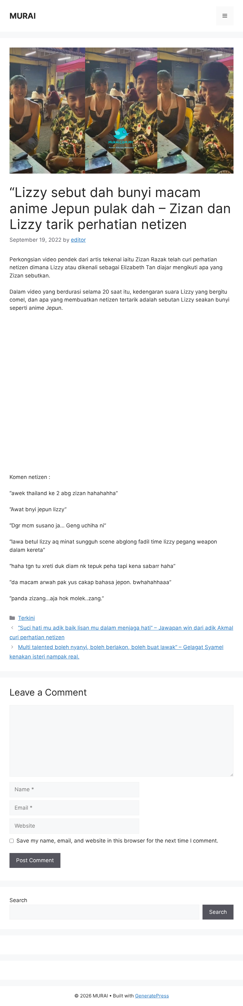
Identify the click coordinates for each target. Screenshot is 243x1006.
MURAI (22, 16)
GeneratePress (152, 996)
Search (18, 900)
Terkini (26, 618)
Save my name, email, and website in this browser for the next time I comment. (117, 840)
